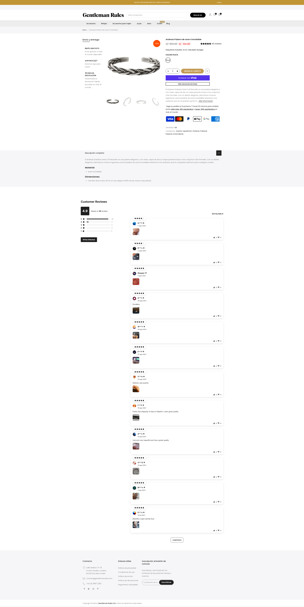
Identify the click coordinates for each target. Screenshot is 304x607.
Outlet (160, 23)
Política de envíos (125, 576)
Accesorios (90, 23)
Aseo (149, 23)
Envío (185, 50)
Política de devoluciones (128, 580)
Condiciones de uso (126, 572)
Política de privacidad (127, 568)
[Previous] (110, 66)
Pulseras (196, 131)
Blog (168, 23)
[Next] (158, 66)
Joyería (179, 131)
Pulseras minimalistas (174, 134)
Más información (205, 101)
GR (176, 127)
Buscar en (198, 15)
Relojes (104, 23)
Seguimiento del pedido (128, 584)
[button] (211, 44)
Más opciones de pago (187, 84)
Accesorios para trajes (122, 23)
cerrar (219, 2)
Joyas (139, 23)
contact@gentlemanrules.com (99, 578)
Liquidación (187, 131)
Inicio (85, 30)
